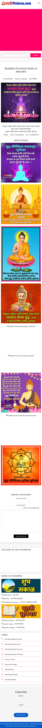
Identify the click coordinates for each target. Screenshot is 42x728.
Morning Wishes (10, 679)
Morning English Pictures (13, 639)
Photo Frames (10, 659)
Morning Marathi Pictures (14, 649)
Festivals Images (11, 664)
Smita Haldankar (17, 135)
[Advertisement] (21, 30)
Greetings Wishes (11, 674)
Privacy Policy (24, 726)
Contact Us (32, 726)
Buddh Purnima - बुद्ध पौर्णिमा (26, 79)
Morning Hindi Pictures (13, 644)
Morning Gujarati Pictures (14, 654)
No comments (32, 135)
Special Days (9, 669)
